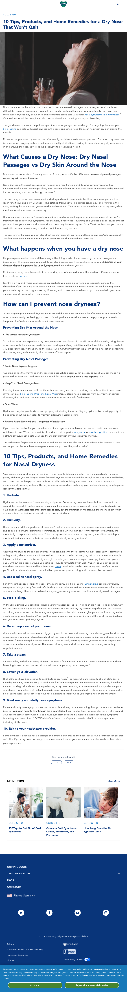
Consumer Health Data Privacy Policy (29, 975)
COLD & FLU (9, 14)
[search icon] (118, 4)
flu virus (23, 276)
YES (56, 762)
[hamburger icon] (9, 4)
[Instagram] (106, 913)
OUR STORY (14, 886)
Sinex (58, 566)
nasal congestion (98, 432)
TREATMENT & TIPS (18, 873)
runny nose (80, 432)
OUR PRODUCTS (17, 866)
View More (114, 781)
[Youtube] (78, 913)
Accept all (35, 985)
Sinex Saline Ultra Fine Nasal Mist (38, 393)
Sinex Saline (9, 128)
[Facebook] (49, 913)
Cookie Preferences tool (66, 975)
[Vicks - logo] (63, 4)
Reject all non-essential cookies (92, 985)
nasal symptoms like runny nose (102, 114)
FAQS (10, 880)
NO (69, 762)
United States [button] (22, 895)
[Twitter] (21, 913)
